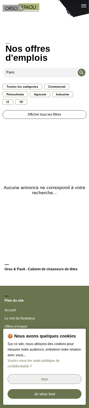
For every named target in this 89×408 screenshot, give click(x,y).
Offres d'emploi (16, 326)
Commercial (56, 86)
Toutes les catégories (22, 86)
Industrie (62, 94)
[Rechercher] (81, 72)
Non (44, 379)
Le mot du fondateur (20, 318)
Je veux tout (44, 394)
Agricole (40, 94)
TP (21, 102)
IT (7, 102)
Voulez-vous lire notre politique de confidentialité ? (34, 363)
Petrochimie (15, 94)
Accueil (10, 310)
